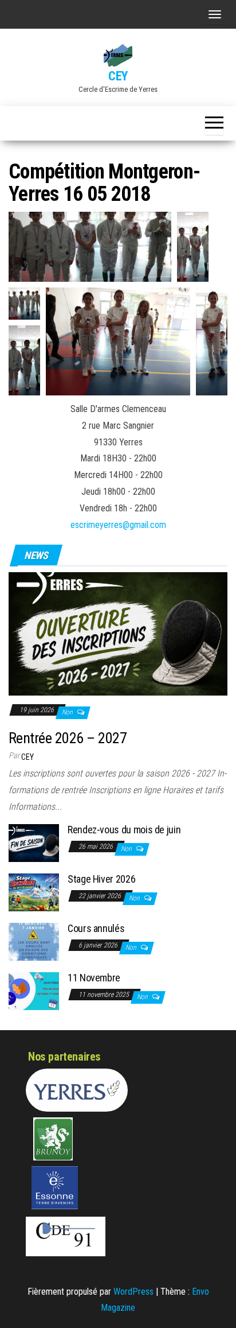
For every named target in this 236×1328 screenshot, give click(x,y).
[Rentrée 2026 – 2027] (118, 633)
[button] (90, 247)
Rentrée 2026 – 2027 (68, 738)
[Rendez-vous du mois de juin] (34, 842)
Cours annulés (96, 928)
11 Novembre (94, 978)
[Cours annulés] (34, 940)
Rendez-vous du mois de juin (124, 830)
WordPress (133, 1291)
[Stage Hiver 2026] (34, 891)
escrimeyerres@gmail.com (118, 524)
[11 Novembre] (34, 990)
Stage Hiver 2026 (101, 879)
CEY (118, 76)
